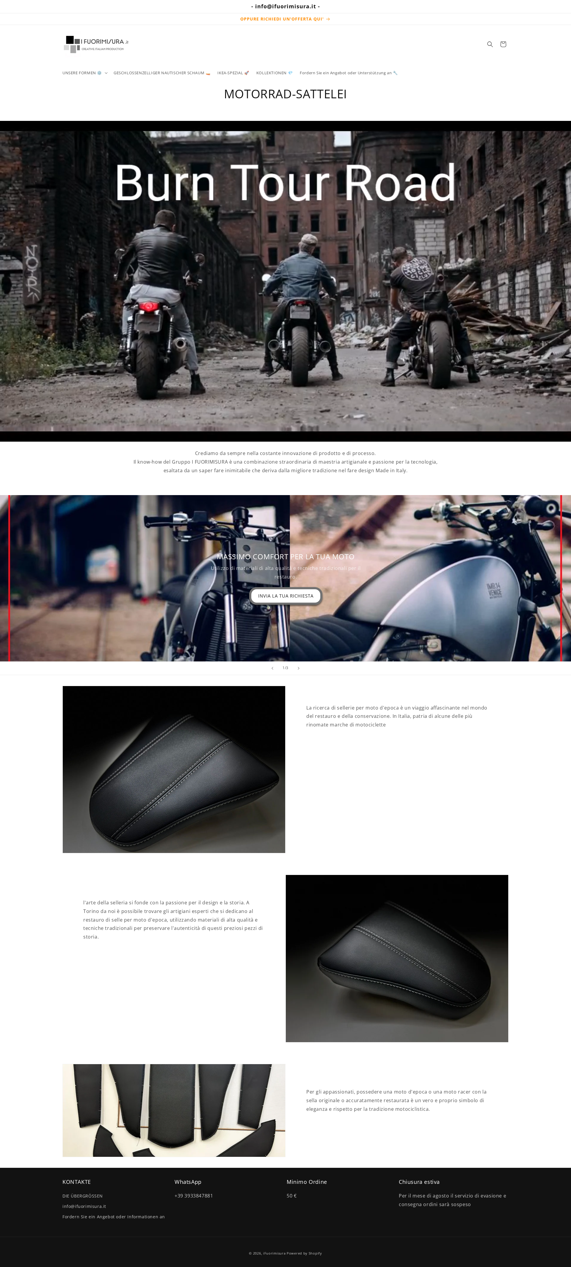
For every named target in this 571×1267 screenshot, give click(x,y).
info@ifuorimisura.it (84, 1206)
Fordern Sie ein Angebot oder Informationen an (113, 1216)
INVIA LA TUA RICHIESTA (285, 596)
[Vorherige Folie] (272, 668)
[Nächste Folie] (298, 668)
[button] (84, 73)
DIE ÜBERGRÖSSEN (82, 1195)
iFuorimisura (274, 1253)
